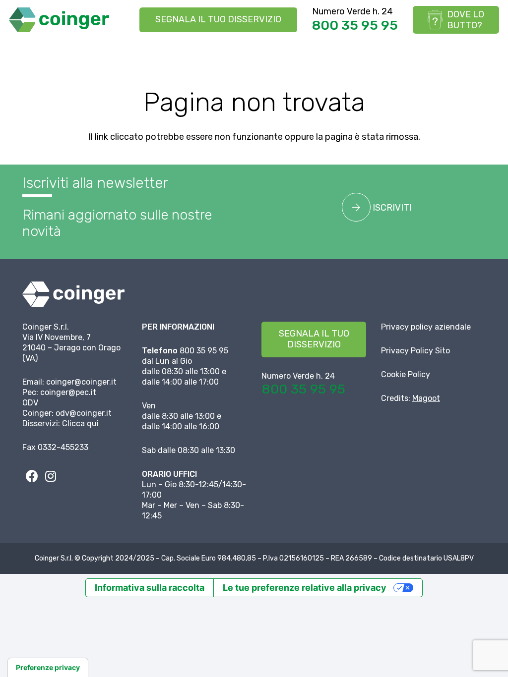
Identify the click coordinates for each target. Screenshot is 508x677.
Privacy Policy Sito (415, 350)
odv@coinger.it (84, 413)
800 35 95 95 (355, 25)
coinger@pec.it (68, 392)
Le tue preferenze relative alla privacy (304, 587)
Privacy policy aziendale (426, 327)
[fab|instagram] (50, 476)
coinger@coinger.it (81, 382)
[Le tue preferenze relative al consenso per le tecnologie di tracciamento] (48, 667)
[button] (492, 52)
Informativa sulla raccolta (149, 587)
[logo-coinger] (59, 19)
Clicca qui (80, 423)
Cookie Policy (405, 374)
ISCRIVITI (391, 207)
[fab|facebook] (31, 476)
